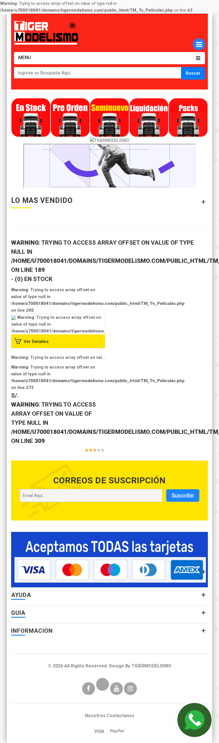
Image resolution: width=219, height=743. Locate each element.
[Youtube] (116, 689)
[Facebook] (88, 689)
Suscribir (182, 495)
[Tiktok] (102, 689)
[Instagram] (130, 689)
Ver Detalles (36, 341)
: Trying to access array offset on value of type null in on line (58, 357)
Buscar (193, 73)
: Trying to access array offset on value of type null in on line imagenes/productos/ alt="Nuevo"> (98, 331)
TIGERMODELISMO (151, 666)
